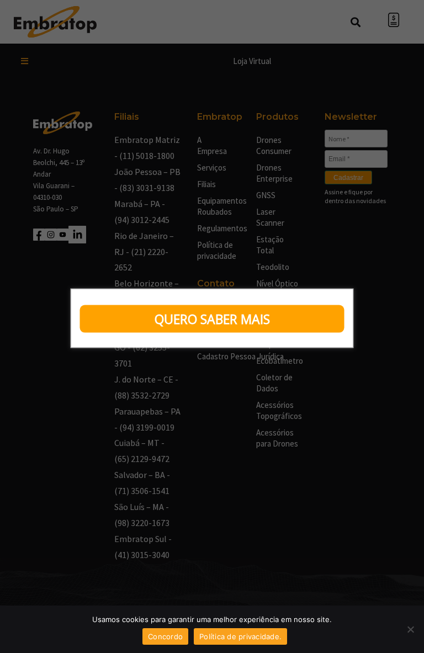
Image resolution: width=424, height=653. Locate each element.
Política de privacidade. (240, 636)
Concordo (165, 636)
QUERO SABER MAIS (212, 319)
